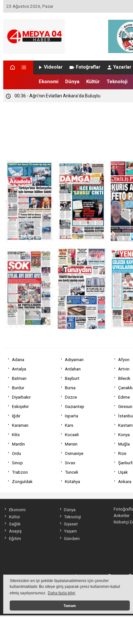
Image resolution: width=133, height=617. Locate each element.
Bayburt (72, 378)
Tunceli (71, 472)
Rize (122, 453)
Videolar (53, 67)
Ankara (124, 481)
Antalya (19, 368)
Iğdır (16, 415)
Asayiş (15, 531)
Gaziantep (74, 406)
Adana (18, 359)
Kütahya (72, 481)
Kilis (16, 434)
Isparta (71, 415)
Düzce (71, 397)
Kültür (93, 81)
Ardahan (73, 368)
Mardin (18, 443)
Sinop (17, 462)
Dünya (72, 81)
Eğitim (15, 538)
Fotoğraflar (88, 67)
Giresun (125, 406)
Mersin (71, 443)
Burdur (18, 387)
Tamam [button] (70, 606)
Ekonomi (48, 81)
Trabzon (20, 472)
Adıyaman (74, 359)
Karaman (20, 425)
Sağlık (14, 523)
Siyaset (71, 523)
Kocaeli (72, 434)
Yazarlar (122, 67)
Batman (19, 378)
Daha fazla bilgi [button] (61, 593)
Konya (124, 434)
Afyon (123, 359)
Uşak (123, 472)
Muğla (124, 443)
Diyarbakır (21, 397)
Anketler (121, 515)
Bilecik (124, 378)
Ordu (16, 453)
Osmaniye (74, 453)
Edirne (124, 397)
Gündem (72, 538)
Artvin (123, 368)
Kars (69, 425)
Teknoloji (117, 81)
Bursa (70, 387)
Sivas (70, 462)
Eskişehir (20, 406)
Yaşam (70, 531)
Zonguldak (22, 481)
